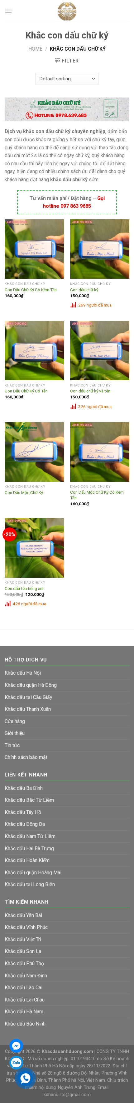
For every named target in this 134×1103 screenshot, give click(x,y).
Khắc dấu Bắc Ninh (25, 1024)
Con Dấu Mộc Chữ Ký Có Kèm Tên (97, 495)
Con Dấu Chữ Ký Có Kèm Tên (31, 289)
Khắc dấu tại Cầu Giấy (28, 697)
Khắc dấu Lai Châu (25, 1000)
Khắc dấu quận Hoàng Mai (33, 873)
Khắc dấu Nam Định (26, 976)
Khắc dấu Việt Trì (23, 939)
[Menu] (8, 10)
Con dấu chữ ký (84, 289)
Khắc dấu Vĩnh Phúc (26, 927)
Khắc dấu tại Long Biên (30, 884)
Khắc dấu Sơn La (23, 951)
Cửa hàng (15, 721)
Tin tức (12, 745)
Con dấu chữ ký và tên (90, 390)
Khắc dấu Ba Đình (24, 788)
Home (35, 49)
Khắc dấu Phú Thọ (24, 963)
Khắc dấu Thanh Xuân (28, 709)
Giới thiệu (15, 733)
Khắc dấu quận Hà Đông (31, 685)
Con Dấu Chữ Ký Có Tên (26, 390)
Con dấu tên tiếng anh (25, 588)
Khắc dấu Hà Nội (23, 673)
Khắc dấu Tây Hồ (23, 812)
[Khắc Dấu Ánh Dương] (67, 11)
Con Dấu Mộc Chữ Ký (24, 492)
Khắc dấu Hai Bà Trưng (29, 848)
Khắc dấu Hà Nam (24, 1012)
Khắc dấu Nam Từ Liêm (30, 836)
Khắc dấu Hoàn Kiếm (27, 860)
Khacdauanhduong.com (67, 1051)
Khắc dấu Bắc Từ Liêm (29, 800)
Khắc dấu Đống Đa (25, 824)
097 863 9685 (75, 206)
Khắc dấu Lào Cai (23, 988)
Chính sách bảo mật (26, 757)
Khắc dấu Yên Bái (23, 915)
